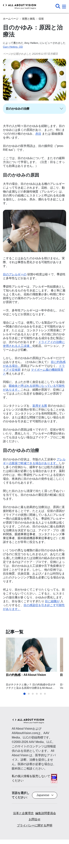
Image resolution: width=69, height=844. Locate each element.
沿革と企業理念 (23, 813)
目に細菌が (52, 601)
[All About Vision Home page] (19, 6)
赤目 (38, 133)
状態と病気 (28, 18)
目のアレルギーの (14, 274)
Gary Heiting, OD (13, 46)
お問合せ (34, 819)
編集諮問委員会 (45, 813)
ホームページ (10, 18)
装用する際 (39, 405)
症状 (41, 18)
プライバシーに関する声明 (34, 825)
